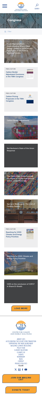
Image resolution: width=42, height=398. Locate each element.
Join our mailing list (21, 379)
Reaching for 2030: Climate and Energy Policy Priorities (14, 234)
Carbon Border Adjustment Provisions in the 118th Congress (15, 74)
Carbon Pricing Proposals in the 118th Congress (15, 98)
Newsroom (21, 357)
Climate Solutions (21, 350)
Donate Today (21, 390)
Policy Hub (21, 348)
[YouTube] (26, 369)
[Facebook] (23, 369)
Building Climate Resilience (21, 346)
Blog (21, 359)
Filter (9, 31)
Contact (21, 361)
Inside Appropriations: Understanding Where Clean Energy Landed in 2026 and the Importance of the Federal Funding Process (20, 48)
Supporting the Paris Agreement (21, 343)
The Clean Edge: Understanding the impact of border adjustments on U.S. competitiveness (20, 178)
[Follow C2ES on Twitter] (16, 369)
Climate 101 (21, 352)
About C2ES (21, 339)
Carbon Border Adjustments (18, 120)
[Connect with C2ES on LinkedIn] (20, 369)
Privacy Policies (21, 363)
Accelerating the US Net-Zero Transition (21, 341)
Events (21, 355)
